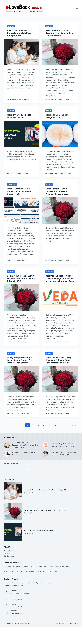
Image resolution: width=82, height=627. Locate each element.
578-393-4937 (16, 600)
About (21, 470)
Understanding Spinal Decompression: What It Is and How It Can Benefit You (25, 445)
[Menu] (77, 8)
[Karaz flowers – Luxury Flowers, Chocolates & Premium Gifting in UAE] (60, 210)
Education (49, 271)
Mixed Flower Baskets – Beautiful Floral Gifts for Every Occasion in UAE (60, 33)
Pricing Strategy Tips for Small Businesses (39, 530)
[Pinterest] (14, 463)
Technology (12, 184)
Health (48, 110)
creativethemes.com (18, 613)
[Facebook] (5, 463)
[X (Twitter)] (8, 463)
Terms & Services (61, 623)
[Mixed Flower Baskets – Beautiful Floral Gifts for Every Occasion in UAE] (60, 52)
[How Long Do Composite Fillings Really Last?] (60, 134)
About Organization (11, 551)
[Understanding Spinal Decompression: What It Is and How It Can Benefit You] (7, 445)
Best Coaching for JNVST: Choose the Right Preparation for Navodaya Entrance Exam (60, 278)
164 (54, 425)
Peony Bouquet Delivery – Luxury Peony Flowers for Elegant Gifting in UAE (19, 360)
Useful (28, 470)
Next (72, 425)
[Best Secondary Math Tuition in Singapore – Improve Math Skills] (45, 445)
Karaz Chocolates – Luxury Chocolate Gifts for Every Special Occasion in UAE (58, 360)
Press (15, 470)
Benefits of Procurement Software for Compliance (24, 454)
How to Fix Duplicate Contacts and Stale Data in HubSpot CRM (20, 33)
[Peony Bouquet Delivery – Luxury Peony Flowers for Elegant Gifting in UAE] (22, 379)
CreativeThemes (24, 623)
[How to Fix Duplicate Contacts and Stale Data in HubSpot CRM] (22, 52)
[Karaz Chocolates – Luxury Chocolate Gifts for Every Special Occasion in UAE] (60, 379)
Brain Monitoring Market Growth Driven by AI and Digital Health (19, 191)
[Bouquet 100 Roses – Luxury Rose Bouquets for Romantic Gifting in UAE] (22, 297)
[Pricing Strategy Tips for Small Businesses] (22, 134)
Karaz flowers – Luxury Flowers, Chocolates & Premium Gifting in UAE (57, 191)
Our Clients (8, 553)
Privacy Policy (73, 623)
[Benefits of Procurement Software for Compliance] (7, 454)
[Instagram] (11, 463)
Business (11, 26)
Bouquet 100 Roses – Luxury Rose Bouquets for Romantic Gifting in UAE (21, 278)
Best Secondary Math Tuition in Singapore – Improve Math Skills (62, 445)
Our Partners (9, 556)
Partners (7, 470)
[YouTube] (17, 463)
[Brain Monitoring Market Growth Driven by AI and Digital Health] (22, 210)
